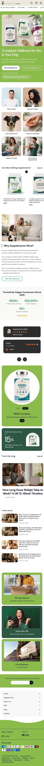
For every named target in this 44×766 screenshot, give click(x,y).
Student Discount (7, 760)
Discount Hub (18, 760)
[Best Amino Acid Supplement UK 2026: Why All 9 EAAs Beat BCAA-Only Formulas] (10, 557)
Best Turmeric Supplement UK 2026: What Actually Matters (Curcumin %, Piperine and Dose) (30, 517)
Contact (27, 760)
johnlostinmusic (12, 343)
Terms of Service (25, 756)
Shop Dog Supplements (31, 68)
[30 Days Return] (22, 585)
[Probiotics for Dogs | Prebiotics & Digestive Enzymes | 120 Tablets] (14, 189)
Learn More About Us (12, 279)
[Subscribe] (31, 682)
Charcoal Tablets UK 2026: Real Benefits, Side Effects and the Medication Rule (30, 529)
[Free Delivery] (22, 651)
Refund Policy (6, 758)
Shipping (25, 758)
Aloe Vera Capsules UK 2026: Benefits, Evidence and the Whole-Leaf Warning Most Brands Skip (29, 543)
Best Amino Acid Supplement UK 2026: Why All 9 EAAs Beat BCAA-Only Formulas (30, 556)
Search (32, 758)
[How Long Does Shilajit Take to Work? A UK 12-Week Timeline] (22, 474)
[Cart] (36, 3)
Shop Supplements (10, 68)
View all (39, 168)
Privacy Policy (16, 758)
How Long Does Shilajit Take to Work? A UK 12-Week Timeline (23, 491)
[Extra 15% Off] (22, 618)
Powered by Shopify (8, 762)
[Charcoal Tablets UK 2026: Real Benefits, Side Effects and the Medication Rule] (10, 531)
